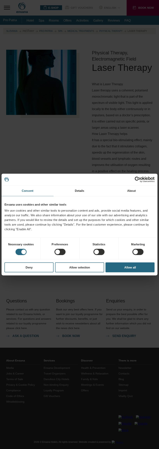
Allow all (130, 267)
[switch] (60, 252)
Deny (29, 267)
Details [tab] (79, 190)
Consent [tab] (27, 190)
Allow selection (79, 267)
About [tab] (131, 190)
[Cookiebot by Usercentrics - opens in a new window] (138, 179)
